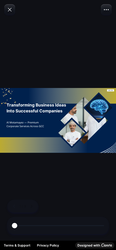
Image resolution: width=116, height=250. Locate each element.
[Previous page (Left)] (14, 206)
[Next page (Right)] (31, 206)
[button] (106, 9)
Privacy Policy (48, 245)
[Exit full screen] (9, 9)
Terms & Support (17, 245)
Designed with (88, 245)
